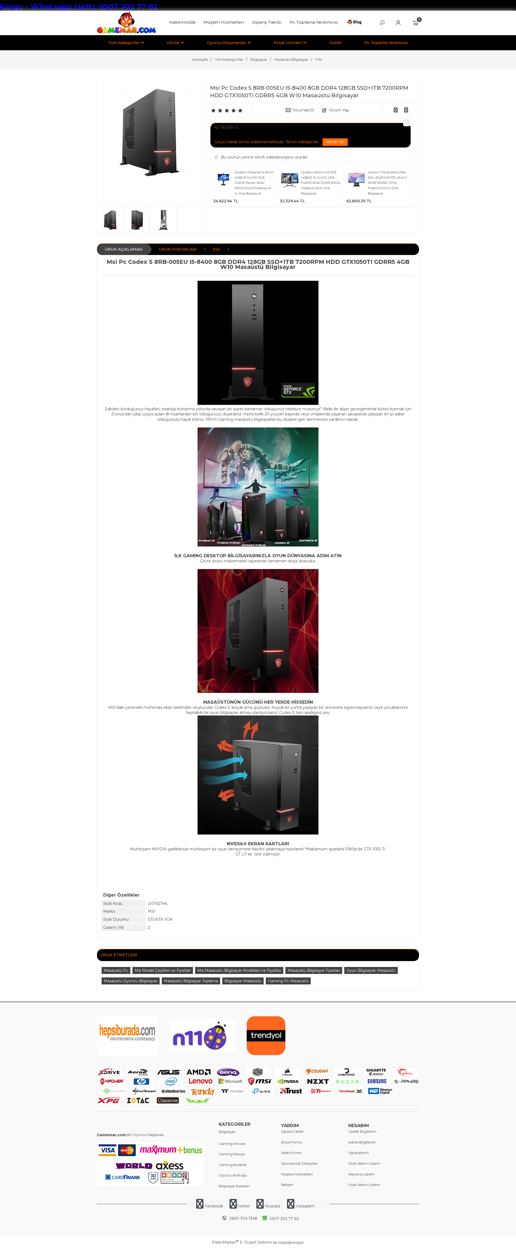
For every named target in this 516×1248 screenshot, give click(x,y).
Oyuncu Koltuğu (233, 1175)
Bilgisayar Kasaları (234, 1186)
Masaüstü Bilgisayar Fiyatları (314, 970)
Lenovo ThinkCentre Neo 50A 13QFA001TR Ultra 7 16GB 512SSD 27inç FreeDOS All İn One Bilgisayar (387, 182)
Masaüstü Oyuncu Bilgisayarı (130, 981)
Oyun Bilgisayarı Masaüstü (371, 970)
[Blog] (355, 22)
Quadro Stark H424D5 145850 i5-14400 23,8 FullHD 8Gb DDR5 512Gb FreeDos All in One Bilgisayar (320, 182)
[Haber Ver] (335, 142)
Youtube (273, 1206)
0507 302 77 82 (284, 1218)
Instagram (304, 1206)
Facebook (214, 1206)
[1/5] (213, 110)
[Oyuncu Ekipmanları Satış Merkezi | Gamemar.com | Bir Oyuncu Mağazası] (126, 32)
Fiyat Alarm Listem (364, 1184)
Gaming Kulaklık (233, 1165)
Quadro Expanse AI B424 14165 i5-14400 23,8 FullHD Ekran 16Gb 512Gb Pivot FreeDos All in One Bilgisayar (254, 182)
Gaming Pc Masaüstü (288, 981)
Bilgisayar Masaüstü (242, 981)
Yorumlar (303, 110)
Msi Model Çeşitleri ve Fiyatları (163, 970)
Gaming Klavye (232, 1154)
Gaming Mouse (232, 1143)
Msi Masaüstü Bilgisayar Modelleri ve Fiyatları (239, 970)
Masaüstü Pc (116, 970)
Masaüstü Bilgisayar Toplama (191, 981)
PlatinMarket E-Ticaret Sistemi (242, 1242)
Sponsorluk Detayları (299, 1163)
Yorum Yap (339, 110)
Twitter (243, 1206)
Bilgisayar (227, 1132)
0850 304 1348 (243, 1218)
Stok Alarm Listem (364, 1163)
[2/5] (217, 110)
